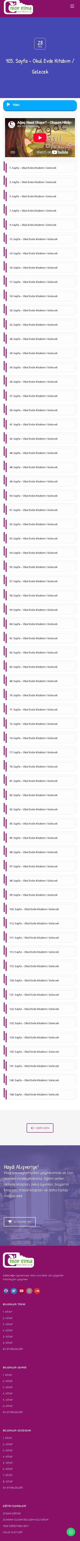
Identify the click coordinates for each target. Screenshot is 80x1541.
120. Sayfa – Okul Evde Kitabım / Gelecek (34, 980)
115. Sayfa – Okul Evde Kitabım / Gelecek (34, 966)
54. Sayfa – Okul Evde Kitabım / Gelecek (33, 552)
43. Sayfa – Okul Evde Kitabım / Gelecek (33, 438)
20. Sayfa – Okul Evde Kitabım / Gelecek (33, 310)
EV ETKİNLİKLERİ (13, 1348)
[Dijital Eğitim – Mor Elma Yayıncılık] (18, 7)
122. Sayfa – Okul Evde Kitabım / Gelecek (34, 1009)
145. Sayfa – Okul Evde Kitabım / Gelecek (34, 1080)
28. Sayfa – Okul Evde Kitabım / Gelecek (33, 339)
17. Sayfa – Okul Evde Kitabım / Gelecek (33, 282)
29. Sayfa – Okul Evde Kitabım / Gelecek (33, 353)
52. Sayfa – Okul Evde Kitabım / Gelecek (33, 524)
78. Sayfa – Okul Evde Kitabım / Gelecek (33, 766)
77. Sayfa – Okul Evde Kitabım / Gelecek (33, 752)
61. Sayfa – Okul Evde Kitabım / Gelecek (33, 638)
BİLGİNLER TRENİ (14, 1304)
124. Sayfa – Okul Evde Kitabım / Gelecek (34, 1037)
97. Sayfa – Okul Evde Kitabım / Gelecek (33, 866)
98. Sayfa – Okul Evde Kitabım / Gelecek (33, 880)
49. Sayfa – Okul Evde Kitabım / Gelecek (33, 481)
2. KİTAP (7, 1318)
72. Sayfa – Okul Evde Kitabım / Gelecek (33, 724)
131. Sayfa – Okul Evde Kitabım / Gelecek (34, 1066)
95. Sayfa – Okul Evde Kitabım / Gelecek (33, 838)
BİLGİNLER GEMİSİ (15, 1367)
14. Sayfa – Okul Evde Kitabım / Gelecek (33, 253)
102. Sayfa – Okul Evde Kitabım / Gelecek (34, 909)
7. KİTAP (7, 1475)
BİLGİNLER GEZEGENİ (17, 1430)
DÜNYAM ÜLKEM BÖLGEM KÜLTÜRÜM (25, 1519)
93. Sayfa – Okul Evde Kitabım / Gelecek (33, 823)
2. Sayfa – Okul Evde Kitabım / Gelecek (33, 182)
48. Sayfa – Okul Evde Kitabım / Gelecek (33, 467)
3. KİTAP (7, 1324)
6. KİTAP (7, 1342)
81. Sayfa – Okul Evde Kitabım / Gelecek (33, 781)
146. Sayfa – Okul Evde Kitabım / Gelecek (34, 1094)
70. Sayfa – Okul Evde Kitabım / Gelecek (33, 695)
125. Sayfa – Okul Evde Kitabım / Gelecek (34, 1051)
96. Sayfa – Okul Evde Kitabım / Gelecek (33, 852)
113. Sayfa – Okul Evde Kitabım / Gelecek (34, 952)
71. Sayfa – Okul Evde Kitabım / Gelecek (33, 709)
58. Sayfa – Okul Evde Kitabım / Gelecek (33, 595)
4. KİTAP (7, 1330)
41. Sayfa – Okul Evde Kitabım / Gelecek (33, 424)
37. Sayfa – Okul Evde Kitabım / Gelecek (33, 396)
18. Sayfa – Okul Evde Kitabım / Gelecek (33, 296)
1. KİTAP (7, 1311)
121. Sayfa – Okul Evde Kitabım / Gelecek (34, 994)
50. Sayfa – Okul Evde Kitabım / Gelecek (33, 495)
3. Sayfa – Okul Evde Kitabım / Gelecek (33, 196)
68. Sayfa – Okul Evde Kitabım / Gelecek (33, 681)
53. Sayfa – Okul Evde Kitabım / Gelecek (33, 538)
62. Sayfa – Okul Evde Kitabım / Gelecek (33, 652)
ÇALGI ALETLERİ (12, 1532)
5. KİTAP (8, 1336)
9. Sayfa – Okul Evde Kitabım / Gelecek (33, 225)
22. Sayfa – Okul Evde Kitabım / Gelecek (33, 324)
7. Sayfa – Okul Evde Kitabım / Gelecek (33, 210)
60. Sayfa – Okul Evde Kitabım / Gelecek (33, 624)
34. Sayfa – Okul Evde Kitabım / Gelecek (33, 367)
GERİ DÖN (42, 1128)
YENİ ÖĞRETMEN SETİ (15, 1526)
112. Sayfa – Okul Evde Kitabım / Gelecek (34, 923)
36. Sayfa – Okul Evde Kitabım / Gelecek (33, 381)
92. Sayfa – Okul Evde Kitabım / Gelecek (33, 809)
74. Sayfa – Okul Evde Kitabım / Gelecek (33, 738)
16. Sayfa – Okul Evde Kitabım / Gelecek (33, 267)
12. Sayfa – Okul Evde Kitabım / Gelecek (33, 239)
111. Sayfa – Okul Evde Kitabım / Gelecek (34, 937)
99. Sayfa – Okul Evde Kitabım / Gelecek (33, 895)
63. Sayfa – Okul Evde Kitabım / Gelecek (33, 666)
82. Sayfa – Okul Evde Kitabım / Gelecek (33, 795)
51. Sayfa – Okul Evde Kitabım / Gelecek (33, 510)
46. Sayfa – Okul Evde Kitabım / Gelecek (33, 453)
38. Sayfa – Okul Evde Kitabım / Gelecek (33, 410)
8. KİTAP (8, 1481)
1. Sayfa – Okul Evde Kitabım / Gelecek (33, 168)
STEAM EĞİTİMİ (12, 1513)
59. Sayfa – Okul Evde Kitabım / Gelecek (33, 609)
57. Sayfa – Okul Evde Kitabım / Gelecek (33, 581)
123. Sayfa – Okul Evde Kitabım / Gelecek (34, 1023)
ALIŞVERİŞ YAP (23, 1222)
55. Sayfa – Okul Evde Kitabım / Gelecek (33, 567)
